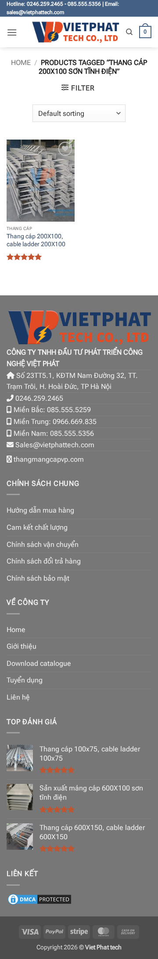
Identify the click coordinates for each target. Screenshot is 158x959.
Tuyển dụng (25, 680)
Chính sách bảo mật (38, 578)
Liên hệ (18, 697)
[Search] (129, 32)
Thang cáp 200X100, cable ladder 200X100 (36, 240)
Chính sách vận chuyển (43, 544)
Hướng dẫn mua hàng (40, 510)
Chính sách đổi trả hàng (44, 561)
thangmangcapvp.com (49, 459)
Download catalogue (39, 663)
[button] (12, 32)
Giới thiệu (21, 646)
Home (21, 62)
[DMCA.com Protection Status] (39, 898)
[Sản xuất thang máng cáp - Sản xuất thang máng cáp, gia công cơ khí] (75, 32)
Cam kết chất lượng (37, 527)
